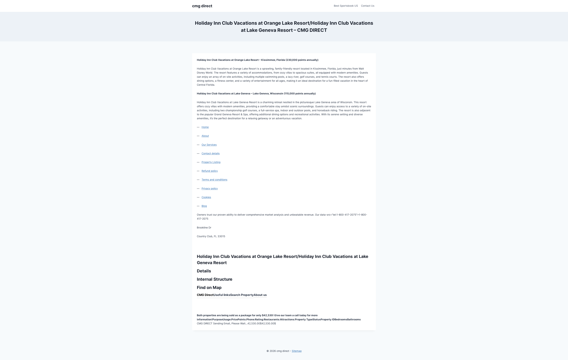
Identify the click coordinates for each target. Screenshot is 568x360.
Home (205, 127)
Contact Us (367, 5)
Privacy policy (210, 188)
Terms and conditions (214, 179)
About (205, 135)
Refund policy (210, 170)
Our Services (209, 144)
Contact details (211, 153)
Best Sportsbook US (346, 5)
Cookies (206, 197)
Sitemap (297, 350)
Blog (204, 205)
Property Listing (211, 162)
